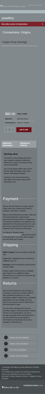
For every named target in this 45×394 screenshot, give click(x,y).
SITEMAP (5, 379)
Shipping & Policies (25, 144)
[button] (43, 11)
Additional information (8, 144)
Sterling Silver (22, 119)
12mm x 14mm (23, 123)
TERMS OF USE (35, 376)
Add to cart (24, 130)
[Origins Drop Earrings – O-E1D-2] (18, 82)
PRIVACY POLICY (22, 376)
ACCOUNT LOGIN (8, 376)
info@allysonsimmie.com (33, 385)
